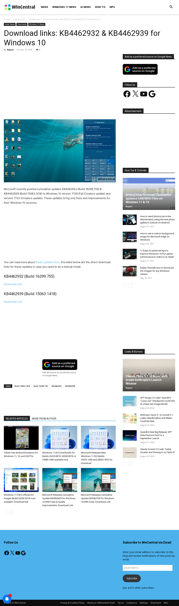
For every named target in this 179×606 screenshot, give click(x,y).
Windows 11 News (64, 7)
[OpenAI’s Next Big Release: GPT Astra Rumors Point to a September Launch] (130, 435)
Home (7, 19)
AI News (85, 7)
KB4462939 (70, 386)
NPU (112, 7)
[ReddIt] (68, 109)
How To (100, 7)
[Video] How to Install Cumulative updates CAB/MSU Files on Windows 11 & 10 (148, 198)
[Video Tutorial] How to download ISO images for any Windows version (157, 270)
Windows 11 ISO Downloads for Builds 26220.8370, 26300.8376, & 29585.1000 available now (59, 456)
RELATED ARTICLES (17, 418)
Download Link (13, 284)
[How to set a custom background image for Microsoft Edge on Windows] (130, 237)
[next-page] (11, 512)
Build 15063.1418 (22, 386)
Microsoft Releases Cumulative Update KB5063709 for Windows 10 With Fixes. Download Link (97, 498)
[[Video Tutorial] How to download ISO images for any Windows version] (130, 271)
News (44, 7)
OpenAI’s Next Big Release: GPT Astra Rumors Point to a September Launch (156, 435)
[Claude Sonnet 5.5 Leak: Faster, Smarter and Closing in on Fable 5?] (130, 452)
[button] (171, 7)
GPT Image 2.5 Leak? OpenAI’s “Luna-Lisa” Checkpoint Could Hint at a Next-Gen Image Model (157, 400)
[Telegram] (76, 109)
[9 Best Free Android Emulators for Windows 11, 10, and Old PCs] (21, 438)
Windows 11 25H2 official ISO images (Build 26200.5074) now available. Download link (19, 498)
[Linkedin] (60, 109)
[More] (85, 109)
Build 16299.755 (41, 386)
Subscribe (131, 578)
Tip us (121, 602)
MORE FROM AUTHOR (44, 418)
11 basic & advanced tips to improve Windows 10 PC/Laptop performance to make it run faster (157, 253)
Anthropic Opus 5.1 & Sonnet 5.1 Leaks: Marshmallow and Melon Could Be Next (156, 418)
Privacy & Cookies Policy (72, 602)
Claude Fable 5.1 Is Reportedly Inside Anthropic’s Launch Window (147, 379)
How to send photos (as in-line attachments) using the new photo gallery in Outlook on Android (157, 219)
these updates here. (47, 262)
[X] (36, 109)
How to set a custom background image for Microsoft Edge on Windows (157, 236)
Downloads (34, 19)
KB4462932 (56, 386)
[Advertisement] (60, 79)
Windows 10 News (36, 24)
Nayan (10, 49)
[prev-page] (6, 512)
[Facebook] (28, 109)
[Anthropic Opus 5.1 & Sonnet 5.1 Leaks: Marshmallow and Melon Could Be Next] (130, 418)
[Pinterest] (44, 109)
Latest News (19, 19)
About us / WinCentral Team (101, 602)
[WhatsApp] (52, 109)
